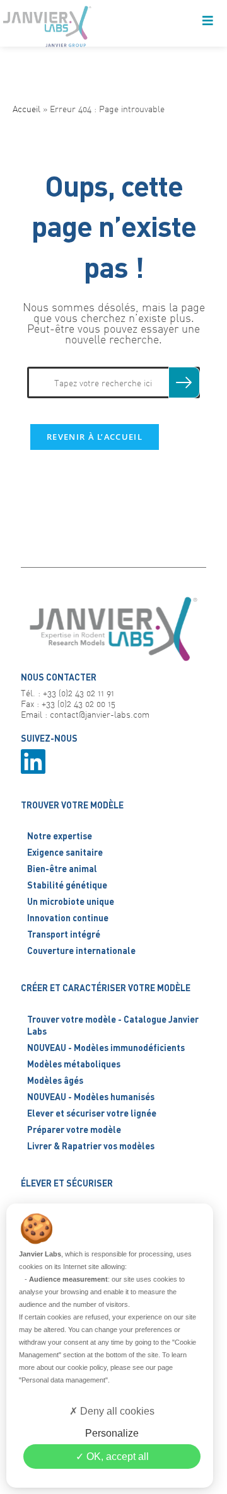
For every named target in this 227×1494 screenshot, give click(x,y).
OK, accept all (116, 1456)
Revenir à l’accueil (95, 436)
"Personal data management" (63, 1380)
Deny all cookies (116, 1411)
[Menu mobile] (208, 22)
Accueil (26, 108)
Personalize (112, 1433)
